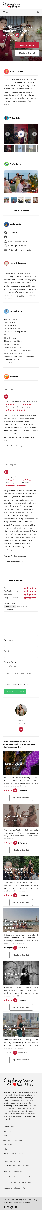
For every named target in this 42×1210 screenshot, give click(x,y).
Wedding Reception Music (19, 250)
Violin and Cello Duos (13, 353)
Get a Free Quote (27, 45)
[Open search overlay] (38, 12)
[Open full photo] (21, 181)
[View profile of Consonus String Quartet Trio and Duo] (21, 873)
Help (5, 1149)
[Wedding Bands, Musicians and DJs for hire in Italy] (18, 1083)
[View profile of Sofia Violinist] (21, 769)
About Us (7, 1131)
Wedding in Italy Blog (12, 1140)
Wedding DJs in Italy (13, 1171)
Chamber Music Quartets (15, 332)
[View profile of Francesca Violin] (21, 978)
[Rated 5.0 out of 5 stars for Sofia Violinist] (8, 790)
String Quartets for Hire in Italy (17, 1182)
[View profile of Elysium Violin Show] (21, 821)
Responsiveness (11, 597)
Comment (9, 610)
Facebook (4, 1207)
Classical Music (10, 322)
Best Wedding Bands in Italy (16, 1166)
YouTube (16, 1207)
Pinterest (11, 1207)
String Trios (26, 350)
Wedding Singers (11, 360)
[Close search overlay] (39, 11)
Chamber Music (11, 325)
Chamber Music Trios (13, 335)
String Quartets (11, 350)
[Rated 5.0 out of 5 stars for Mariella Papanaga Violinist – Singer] (9, 35)
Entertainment (14, 237)
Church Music (10, 338)
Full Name (9, 640)
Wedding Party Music (17, 245)
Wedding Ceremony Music (19, 241)
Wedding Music (11, 319)
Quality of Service (11, 588)
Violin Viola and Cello (13, 357)
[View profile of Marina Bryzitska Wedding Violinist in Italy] (21, 1031)
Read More (21, 296)
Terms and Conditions (12, 1202)
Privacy (26, 1202)
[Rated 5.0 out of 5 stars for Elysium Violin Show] (8, 843)
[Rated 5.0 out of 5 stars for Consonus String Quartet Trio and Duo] (8, 895)
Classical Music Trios (12, 347)
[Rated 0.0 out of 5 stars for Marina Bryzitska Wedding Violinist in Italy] (8, 1052)
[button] (7, 134)
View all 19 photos (21, 210)
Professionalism (11, 591)
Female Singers (11, 363)
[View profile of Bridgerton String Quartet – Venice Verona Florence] (21, 926)
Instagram (8, 1207)
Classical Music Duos (13, 341)
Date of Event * (10, 662)
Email (7, 651)
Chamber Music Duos (13, 328)
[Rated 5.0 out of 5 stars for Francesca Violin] (8, 1000)
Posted (13, 446)
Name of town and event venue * (18, 673)
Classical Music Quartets (14, 344)
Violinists (30, 357)
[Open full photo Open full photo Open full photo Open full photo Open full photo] (21, 181)
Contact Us (7, 1144)
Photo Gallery (16, 164)
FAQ (5, 1136)
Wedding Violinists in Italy (15, 1188)
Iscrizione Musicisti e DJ (13, 1153)
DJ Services (13, 232)
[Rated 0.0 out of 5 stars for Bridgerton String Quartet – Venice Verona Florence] (8, 948)
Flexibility (8, 594)
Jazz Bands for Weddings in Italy (18, 1177)
